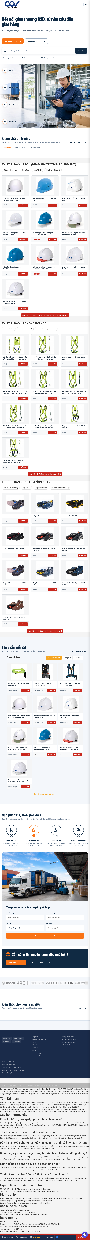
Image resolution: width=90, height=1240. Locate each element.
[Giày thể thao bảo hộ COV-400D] (45, 503)
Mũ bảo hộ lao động (10, 170)
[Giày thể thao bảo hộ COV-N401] (74, 503)
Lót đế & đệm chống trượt (60, 488)
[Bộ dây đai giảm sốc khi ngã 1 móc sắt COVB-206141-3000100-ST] (45, 379)
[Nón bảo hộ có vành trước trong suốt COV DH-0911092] (45, 254)
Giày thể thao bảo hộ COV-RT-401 (14, 516)
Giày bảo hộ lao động (11, 488)
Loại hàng (9, 923)
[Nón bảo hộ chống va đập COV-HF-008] (45, 186)
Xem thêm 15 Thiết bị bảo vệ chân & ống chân (44, 631)
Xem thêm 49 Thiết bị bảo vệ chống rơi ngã (44, 474)
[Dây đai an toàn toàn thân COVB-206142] (74, 413)
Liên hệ (34, 1050)
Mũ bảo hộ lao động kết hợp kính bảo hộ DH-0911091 (43, 748)
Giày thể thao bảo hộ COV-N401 (73, 516)
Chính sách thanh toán (9, 1065)
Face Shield (38, 170)
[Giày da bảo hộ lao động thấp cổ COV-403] (45, 536)
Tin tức (34, 1042)
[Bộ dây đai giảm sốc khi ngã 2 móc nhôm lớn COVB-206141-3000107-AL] (15, 379)
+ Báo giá (25, 690)
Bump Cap (25, 170)
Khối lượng (49, 923)
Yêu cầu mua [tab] (35, 147)
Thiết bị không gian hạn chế (46, 329)
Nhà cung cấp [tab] (20, 147)
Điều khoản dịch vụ (67, 1045)
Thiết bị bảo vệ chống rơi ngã (24, 323)
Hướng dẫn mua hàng (68, 1037)
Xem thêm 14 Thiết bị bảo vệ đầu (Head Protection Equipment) (44, 315)
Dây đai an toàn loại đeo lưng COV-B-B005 (18, 684)
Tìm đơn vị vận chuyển (43, 936)
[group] (8, 983)
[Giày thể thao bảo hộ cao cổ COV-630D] (74, 570)
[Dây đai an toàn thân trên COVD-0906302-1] (45, 672)
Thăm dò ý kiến (36, 1053)
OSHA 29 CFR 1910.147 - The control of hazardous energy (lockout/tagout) (26, 1189)
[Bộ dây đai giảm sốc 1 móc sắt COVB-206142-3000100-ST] (15, 448)
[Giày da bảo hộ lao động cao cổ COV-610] (15, 605)
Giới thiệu (35, 1045)
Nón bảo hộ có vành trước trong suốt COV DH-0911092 (69, 748)
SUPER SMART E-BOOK (39, 1039)
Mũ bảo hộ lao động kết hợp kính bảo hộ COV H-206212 (18, 748)
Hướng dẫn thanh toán (69, 1039)
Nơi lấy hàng (10, 913)
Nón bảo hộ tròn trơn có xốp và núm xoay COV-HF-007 (19, 716)
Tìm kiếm (81, 51)
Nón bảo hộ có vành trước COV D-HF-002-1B (45, 716)
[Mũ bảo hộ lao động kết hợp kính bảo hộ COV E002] (15, 220)
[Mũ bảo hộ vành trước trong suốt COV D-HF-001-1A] (15, 289)
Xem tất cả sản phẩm (78, 651)
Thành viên (35, 1047)
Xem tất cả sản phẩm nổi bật (44, 794)
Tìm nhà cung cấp (11, 41)
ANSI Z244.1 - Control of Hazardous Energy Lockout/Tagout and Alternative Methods (29, 1191)
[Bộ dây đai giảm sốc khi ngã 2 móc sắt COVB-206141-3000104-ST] (45, 413)
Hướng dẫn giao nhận (68, 1042)
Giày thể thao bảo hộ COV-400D (43, 516)
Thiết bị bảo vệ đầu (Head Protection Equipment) (39, 164)
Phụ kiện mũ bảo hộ (53, 170)
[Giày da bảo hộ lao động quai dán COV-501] (74, 536)
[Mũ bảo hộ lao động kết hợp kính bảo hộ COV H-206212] (74, 220)
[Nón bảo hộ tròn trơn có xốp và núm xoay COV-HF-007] (15, 186)
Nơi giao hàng (50, 913)
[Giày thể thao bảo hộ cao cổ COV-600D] (45, 570)
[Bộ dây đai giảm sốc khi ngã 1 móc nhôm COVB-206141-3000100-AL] (74, 379)
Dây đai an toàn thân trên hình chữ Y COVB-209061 (70, 684)
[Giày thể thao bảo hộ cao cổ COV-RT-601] (15, 570)
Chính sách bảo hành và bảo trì (11, 1067)
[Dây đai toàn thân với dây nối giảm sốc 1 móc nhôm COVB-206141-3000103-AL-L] (45, 344)
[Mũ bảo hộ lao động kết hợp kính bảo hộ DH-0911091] (45, 220)
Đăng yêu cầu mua (35, 41)
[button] (86, 983)
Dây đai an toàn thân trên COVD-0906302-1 (43, 684)
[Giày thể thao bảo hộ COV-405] (15, 536)
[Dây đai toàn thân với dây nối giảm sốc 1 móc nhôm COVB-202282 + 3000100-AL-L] (15, 344)
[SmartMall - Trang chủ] (12, 4)
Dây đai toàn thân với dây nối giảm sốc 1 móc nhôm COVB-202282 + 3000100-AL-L (15, 359)
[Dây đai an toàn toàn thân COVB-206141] (74, 344)
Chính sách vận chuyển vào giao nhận (13, 1070)
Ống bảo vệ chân (41, 488)
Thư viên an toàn (37, 1056)
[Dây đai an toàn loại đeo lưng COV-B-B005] (19, 672)
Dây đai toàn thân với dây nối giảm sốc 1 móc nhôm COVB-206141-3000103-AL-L (45, 359)
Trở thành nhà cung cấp (40, 962)
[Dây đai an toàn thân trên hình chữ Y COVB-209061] (70, 672)
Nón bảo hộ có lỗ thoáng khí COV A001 (69, 716)
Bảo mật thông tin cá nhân (10, 1073)
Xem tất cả (82, 1008)
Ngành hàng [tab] (6, 147)
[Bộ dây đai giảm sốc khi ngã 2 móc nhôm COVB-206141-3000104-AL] (15, 413)
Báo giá (23, 205)
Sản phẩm (13, 657)
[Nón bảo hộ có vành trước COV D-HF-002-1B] (74, 254)
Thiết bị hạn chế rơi (25, 329)
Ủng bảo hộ (26, 488)
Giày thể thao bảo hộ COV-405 (13, 548)
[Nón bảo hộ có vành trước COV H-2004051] (15, 254)
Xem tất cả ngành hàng (78, 142)
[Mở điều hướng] (85, 4)
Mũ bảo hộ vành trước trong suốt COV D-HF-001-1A (18, 781)
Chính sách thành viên (8, 1062)
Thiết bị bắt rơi (9, 329)
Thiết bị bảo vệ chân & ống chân (26, 482)
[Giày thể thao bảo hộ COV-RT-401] (15, 503)
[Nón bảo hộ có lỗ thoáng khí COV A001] (74, 186)
